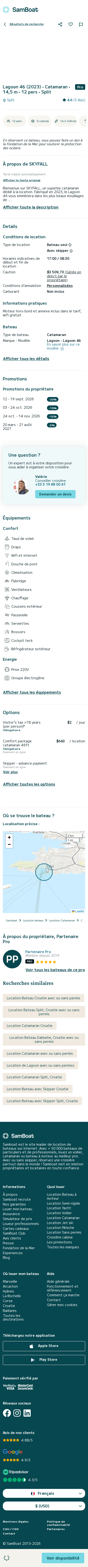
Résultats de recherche (26, 24)
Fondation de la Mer (19, 1248)
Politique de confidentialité (58, 1523)
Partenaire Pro (38, 952)
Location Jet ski (60, 1223)
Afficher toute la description (30, 207)
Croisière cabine (60, 1237)
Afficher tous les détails (26, 358)
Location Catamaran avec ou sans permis (40, 1053)
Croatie (9, 1306)
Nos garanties (14, 1204)
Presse (8, 1243)
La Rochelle (12, 1296)
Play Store (47, 1359)
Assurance (11, 1214)
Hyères (8, 1291)
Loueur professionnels (21, 1224)
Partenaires (56, 1529)
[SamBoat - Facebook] (7, 1413)
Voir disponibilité (63, 1558)
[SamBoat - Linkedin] (27, 1413)
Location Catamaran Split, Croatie (34, 1077)
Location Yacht (59, 1208)
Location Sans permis (64, 1232)
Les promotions (59, 1242)
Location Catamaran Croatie (30, 1025)
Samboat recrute (17, 1199)
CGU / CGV (11, 1529)
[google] (13, 1452)
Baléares (10, 1311)
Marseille (10, 1281)
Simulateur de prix (17, 1219)
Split (10, 100)
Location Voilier (59, 1213)
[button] (9, 837)
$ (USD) (42, 1506)
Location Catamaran (63, 1218)
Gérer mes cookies (62, 1305)
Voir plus (10, 772)
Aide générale (58, 1281)
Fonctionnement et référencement (62, 1288)
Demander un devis (55, 494)
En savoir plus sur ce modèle (63, 346)
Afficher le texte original (21, 180)
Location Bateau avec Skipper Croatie (38, 1089)
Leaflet (79, 911)
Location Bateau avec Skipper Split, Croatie (42, 1100)
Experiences (13, 1253)
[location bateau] (20, 9)
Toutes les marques (63, 1247)
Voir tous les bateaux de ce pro (55, 969)
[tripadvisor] (16, 1472)
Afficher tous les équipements (32, 692)
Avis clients (12, 1238)
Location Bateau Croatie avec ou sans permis (43, 998)
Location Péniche (60, 1228)
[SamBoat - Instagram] (17, 1413)
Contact (54, 1300)
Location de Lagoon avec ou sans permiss (40, 1065)
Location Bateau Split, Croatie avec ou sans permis (44, 1011)
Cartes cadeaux (16, 1229)
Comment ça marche (63, 1295)
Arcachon (10, 1286)
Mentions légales (16, 1521)
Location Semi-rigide (63, 1203)
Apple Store (47, 1345)
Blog (6, 1258)
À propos (10, 1194)
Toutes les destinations (13, 1317)
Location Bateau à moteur (62, 1196)
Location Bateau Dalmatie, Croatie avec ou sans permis (44, 1039)
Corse (8, 1301)
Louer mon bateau (17, 1209)
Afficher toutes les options (29, 784)
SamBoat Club (14, 1233)
